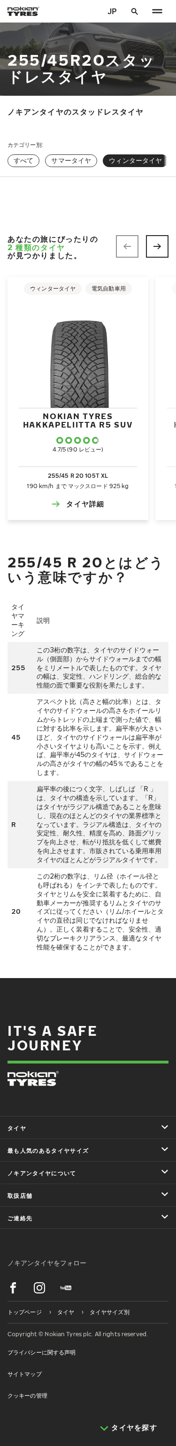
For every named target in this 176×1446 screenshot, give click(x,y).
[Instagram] (39, 1288)
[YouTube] (66, 1288)
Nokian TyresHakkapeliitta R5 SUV (78, 420)
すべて (23, 160)
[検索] (134, 11)
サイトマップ (25, 1373)
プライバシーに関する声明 (42, 1352)
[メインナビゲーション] (157, 11)
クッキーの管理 (27, 1395)
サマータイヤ (71, 160)
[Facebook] (13, 1288)
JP (112, 11)
